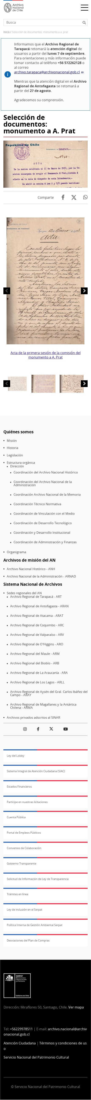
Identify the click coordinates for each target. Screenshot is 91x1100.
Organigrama (16, 552)
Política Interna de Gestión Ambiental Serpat (34, 925)
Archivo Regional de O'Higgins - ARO (36, 644)
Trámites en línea (17, 894)
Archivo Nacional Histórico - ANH (31, 569)
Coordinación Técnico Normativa (37, 504)
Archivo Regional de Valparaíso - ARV (37, 634)
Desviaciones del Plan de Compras (28, 940)
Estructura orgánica (21, 463)
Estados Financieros (19, 786)
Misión (12, 441)
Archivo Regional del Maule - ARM (35, 653)
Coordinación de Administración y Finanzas (45, 542)
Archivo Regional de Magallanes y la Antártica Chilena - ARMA (43, 706)
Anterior (6, 290)
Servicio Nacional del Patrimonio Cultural (36, 1057)
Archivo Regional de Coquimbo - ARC (37, 625)
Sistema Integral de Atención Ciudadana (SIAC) (36, 771)
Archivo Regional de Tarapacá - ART (36, 596)
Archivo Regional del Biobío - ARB (34, 663)
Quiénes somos (18, 431)
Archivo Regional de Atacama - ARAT (36, 615)
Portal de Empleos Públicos (24, 833)
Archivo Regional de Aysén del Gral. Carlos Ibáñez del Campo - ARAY (49, 693)
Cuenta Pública (16, 817)
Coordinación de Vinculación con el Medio (44, 513)
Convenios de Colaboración (24, 848)
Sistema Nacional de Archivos (32, 584)
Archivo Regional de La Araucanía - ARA (39, 672)
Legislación (15, 455)
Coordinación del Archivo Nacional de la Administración (43, 483)
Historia (12, 448)
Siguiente (84, 290)
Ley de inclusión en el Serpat (24, 909)
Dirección (17, 466)
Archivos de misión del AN (29, 560)
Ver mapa (76, 1007)
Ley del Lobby (15, 756)
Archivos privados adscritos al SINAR (33, 718)
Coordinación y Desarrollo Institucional (42, 532)
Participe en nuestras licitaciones (27, 802)
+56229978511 (21, 1029)
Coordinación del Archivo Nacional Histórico (46, 472)
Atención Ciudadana (20, 1043)
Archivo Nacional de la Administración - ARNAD (41, 576)
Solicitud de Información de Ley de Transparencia (38, 879)
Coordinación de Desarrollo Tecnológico (43, 523)
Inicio (6, 32)
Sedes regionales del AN (24, 593)
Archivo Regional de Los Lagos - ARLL (37, 682)
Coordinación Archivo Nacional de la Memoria (47, 494)
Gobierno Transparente (21, 863)
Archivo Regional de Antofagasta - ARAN (39, 606)
